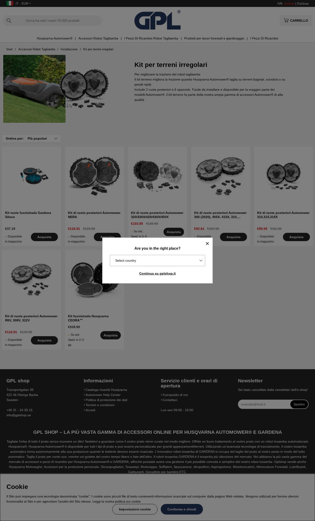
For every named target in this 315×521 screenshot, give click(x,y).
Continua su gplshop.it (157, 273)
